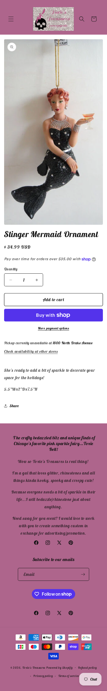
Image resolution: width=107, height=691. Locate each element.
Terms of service (68, 676)
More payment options (53, 328)
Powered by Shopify (59, 667)
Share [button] (14, 405)
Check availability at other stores (31, 351)
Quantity (10, 269)
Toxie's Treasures (33, 667)
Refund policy (87, 668)
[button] (11, 19)
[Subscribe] (83, 574)
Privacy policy (43, 676)
